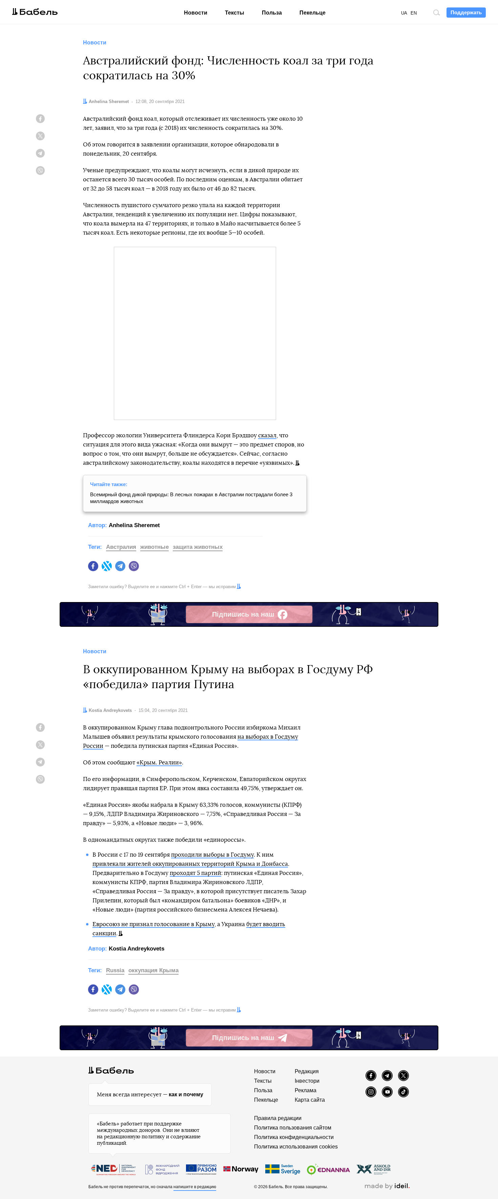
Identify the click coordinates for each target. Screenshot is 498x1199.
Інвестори (307, 1081)
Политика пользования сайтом (292, 1128)
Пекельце (312, 13)
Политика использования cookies (296, 1147)
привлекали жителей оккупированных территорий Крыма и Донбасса (190, 864)
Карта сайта (310, 1100)
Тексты (234, 13)
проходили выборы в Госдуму (212, 855)
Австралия (121, 547)
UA (404, 13)
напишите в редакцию (194, 1186)
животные (154, 547)
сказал (267, 435)
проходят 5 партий (195, 873)
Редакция (307, 1071)
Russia (115, 970)
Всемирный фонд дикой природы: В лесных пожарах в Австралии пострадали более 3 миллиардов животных (191, 498)
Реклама (305, 1090)
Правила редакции (278, 1118)
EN (414, 13)
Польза (272, 13)
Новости (195, 13)
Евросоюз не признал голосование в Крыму (153, 924)
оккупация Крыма (153, 970)
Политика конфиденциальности (294, 1137)
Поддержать (466, 12)
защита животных (198, 547)
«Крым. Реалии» (159, 762)
